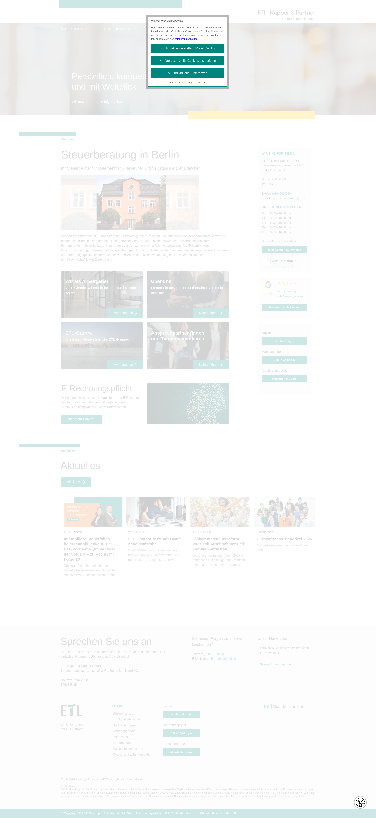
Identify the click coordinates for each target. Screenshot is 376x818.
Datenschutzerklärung (186, 39)
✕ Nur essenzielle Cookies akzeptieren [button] (187, 60)
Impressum (200, 82)
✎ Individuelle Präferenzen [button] (187, 73)
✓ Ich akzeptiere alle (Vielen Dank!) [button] (188, 48)
